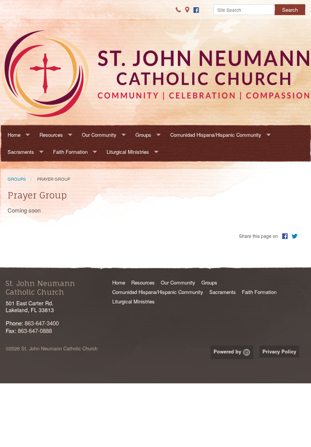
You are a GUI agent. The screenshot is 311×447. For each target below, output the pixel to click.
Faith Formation (70, 151)
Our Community (99, 134)
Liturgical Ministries (128, 151)
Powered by (228, 351)
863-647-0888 (35, 330)
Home (14, 134)
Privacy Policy (279, 351)
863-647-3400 (42, 323)
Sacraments (21, 151)
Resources (51, 134)
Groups (143, 134)
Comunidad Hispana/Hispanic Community (215, 134)
